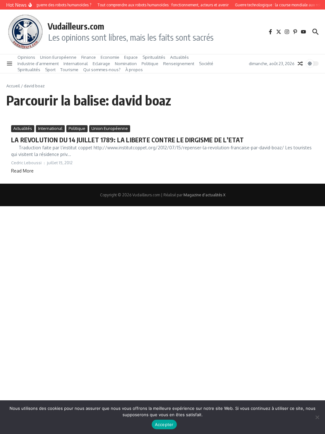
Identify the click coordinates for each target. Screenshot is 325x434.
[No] (317, 417)
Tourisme (69, 69)
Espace (131, 57)
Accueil (13, 85)
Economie (110, 57)
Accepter (164, 424)
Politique (150, 63)
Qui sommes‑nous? (102, 69)
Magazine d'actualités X (204, 195)
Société (206, 63)
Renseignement (178, 63)
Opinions (26, 57)
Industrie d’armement (38, 63)
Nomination (126, 63)
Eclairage (101, 63)
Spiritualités (154, 57)
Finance (88, 57)
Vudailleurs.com (76, 26)
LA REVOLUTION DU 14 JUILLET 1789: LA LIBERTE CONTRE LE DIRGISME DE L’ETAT (127, 140)
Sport (50, 69)
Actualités (179, 57)
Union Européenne (58, 57)
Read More (22, 170)
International (75, 63)
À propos (134, 69)
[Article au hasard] (300, 63)
